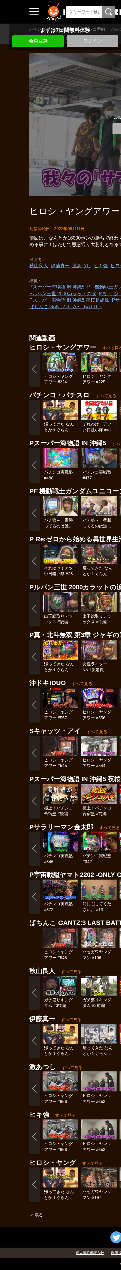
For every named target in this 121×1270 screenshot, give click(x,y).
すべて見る (106, 395)
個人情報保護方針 (90, 1253)
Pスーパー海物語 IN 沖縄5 (57, 286)
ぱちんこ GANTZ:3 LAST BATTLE (65, 306)
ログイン (92, 40)
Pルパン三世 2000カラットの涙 (62, 293)
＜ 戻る (36, 1215)
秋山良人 (38, 265)
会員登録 (38, 40)
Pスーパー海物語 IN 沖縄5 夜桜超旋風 (69, 300)
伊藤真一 (60, 265)
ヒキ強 (101, 265)
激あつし (81, 265)
